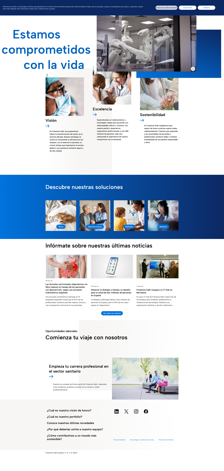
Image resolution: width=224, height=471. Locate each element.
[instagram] (136, 411)
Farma (60, 227)
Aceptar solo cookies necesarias (166, 7)
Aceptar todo (187, 7)
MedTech (129, 227)
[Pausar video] (193, 69)
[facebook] (146, 411)
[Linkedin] (116, 411)
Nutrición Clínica (95, 227)
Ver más (47, 77)
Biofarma (163, 227)
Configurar (206, 7)
